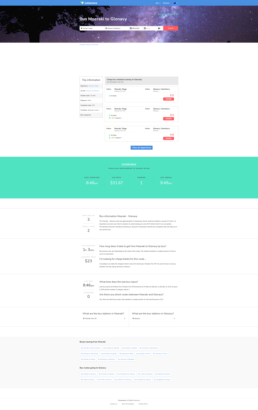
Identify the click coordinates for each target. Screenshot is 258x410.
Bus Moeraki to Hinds (143, 354)
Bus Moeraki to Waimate (111, 348)
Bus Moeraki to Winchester (89, 354)
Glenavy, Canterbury (92, 91)
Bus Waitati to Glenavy (88, 374)
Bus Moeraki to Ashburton (106, 359)
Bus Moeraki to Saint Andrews (90, 348)
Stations (166, 3)
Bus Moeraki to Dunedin (109, 354)
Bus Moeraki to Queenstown (149, 348)
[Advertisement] (129, 61)
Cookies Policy (143, 404)
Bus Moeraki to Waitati (129, 348)
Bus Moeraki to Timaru (160, 354)
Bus (157, 3)
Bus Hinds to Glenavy (105, 380)
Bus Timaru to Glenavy (145, 374)
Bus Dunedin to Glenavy (106, 374)
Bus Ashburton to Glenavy (123, 380)
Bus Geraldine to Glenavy (143, 380)
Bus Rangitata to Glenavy (162, 380)
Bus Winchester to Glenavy (126, 374)
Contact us (113, 404)
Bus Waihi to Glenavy (88, 380)
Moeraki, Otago (93, 86)
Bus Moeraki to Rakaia (88, 359)
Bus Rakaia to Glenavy (163, 374)
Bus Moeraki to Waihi (126, 354)
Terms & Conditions (128, 404)
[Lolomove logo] (89, 3)
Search (171, 28)
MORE (169, 99)
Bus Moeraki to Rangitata (126, 359)
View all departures (141, 147)
